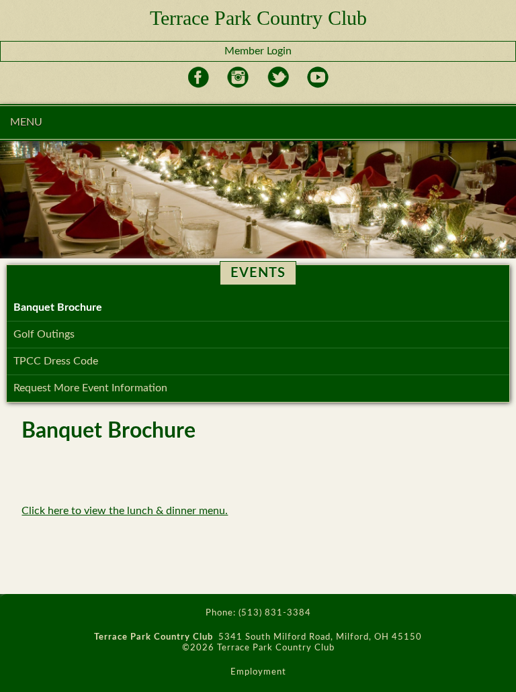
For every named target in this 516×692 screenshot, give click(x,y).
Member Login (258, 51)
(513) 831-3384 (275, 613)
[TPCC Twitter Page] (278, 85)
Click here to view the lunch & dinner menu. (125, 510)
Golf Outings (44, 334)
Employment (258, 672)
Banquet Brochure (57, 307)
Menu (26, 122)
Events (258, 273)
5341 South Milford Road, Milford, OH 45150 (320, 637)
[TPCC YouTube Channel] (317, 85)
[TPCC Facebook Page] (198, 85)
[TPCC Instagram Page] (238, 85)
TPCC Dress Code (55, 361)
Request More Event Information (90, 388)
